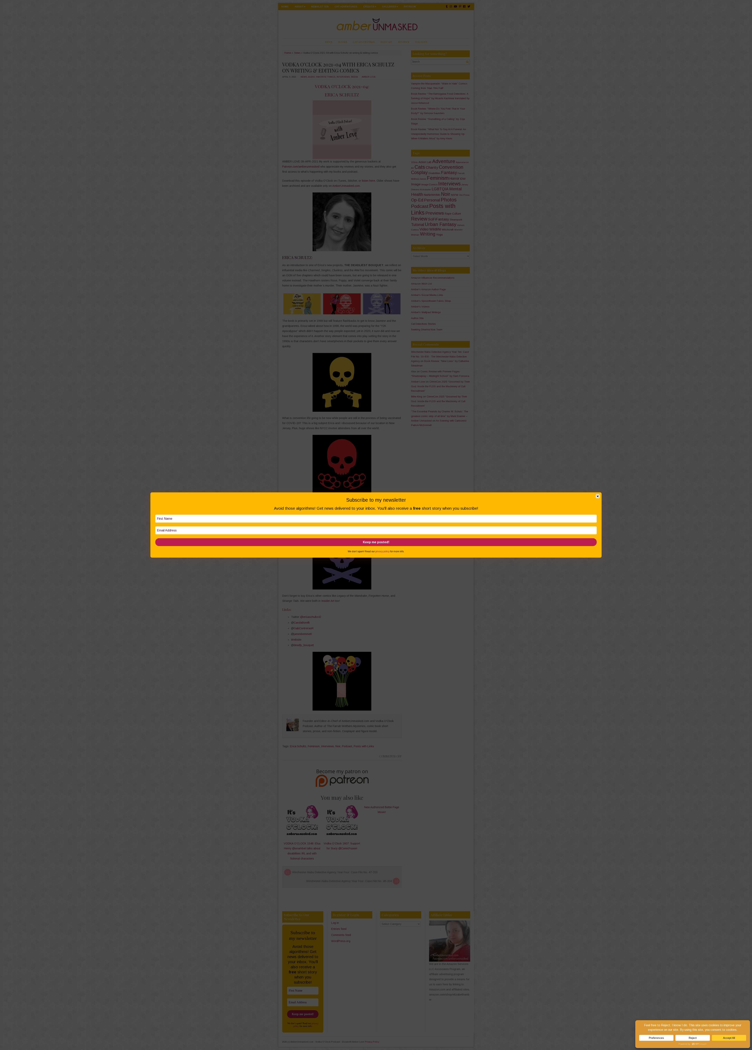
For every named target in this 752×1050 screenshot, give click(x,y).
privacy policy (382, 551)
